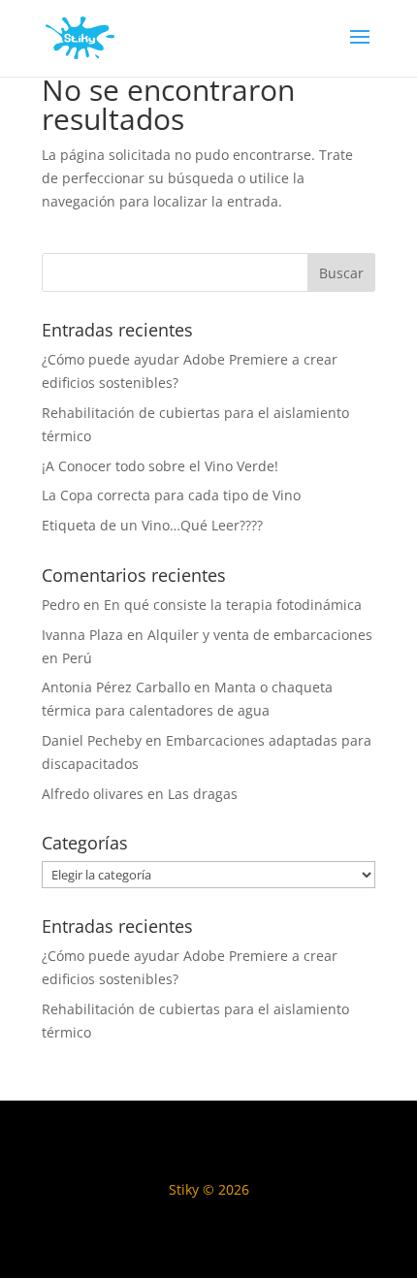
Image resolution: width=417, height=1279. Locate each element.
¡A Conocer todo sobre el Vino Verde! (160, 466)
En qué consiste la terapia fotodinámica (233, 604)
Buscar (341, 273)
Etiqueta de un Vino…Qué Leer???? (152, 525)
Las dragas (203, 793)
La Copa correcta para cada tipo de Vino (171, 495)
